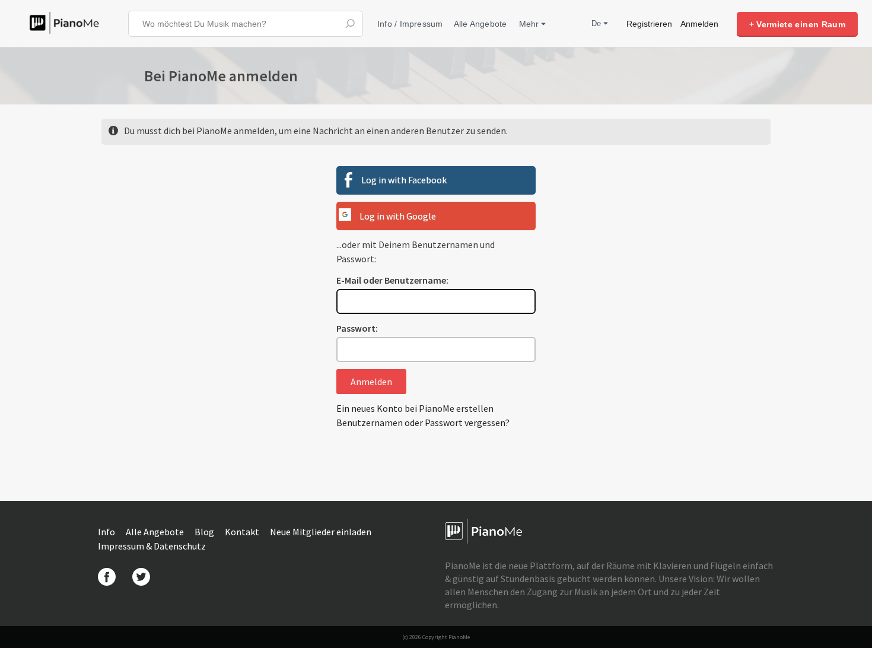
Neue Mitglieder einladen (320, 532)
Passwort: (357, 328)
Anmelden (699, 23)
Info (107, 532)
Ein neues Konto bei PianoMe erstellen (415, 408)
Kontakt (243, 532)
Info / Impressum (410, 23)
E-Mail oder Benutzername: (392, 280)
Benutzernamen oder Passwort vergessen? (423, 422)
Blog (205, 532)
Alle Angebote (480, 23)
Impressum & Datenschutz (152, 546)
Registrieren (649, 23)
